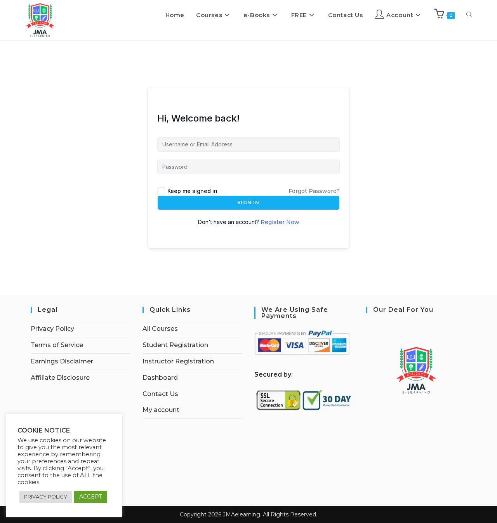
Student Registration (175, 345)
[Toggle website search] (469, 15)
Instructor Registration (178, 361)
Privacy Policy (52, 328)
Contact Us (160, 394)
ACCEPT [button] (90, 496)
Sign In (248, 202)
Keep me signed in (192, 191)
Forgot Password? (314, 191)
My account (160, 410)
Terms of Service (57, 345)
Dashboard (160, 377)
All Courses (160, 328)
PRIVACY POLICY (45, 496)
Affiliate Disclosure (60, 377)
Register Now (280, 222)
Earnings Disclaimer (62, 361)
